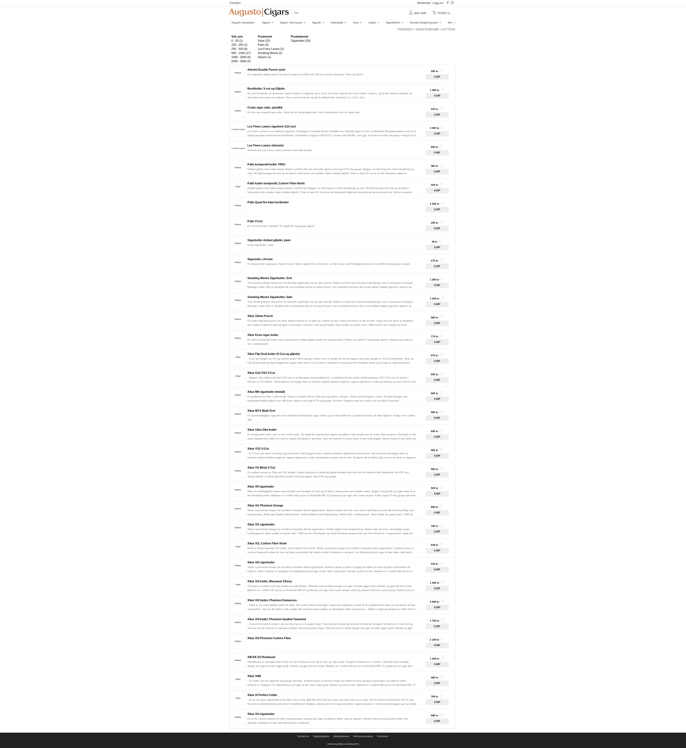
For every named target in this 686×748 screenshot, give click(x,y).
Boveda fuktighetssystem (424, 22)
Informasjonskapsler (363, 736)
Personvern (382, 736)
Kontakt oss (303, 736)
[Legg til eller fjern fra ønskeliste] (441, 71)
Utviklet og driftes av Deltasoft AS (343, 744)
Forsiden (235, 2)
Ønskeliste (424, 2)
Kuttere (449, 29)
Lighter (372, 22)
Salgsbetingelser (321, 736)
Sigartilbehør (393, 22)
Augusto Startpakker (243, 22)
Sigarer (266, 22)
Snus (356, 22)
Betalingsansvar (341, 736)
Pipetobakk (337, 22)
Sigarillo (316, 22)
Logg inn (438, 2)
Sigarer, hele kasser (291, 22)
